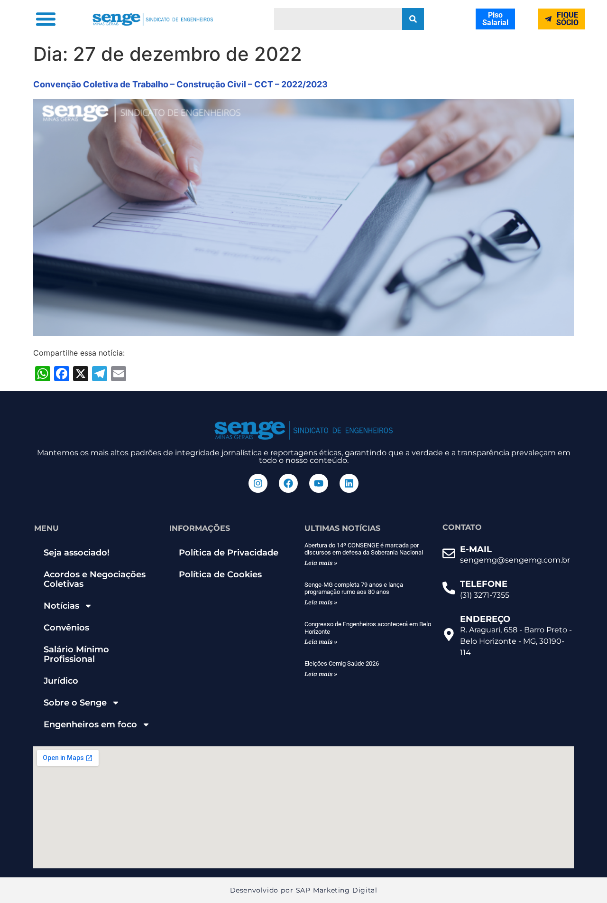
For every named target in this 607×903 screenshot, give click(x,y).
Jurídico (61, 681)
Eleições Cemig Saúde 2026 (341, 663)
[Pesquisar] (413, 19)
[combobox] (338, 19)
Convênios (66, 627)
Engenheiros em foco (90, 724)
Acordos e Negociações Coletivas (95, 579)
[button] (45, 19)
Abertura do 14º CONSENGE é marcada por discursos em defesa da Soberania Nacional (363, 549)
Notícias (61, 606)
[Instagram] (257, 483)
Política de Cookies (220, 574)
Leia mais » (320, 563)
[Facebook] (288, 483)
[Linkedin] (349, 483)
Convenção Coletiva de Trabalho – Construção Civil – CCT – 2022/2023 (180, 84)
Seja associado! (77, 552)
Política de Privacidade (228, 552)
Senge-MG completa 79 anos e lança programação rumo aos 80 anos (353, 588)
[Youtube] (318, 483)
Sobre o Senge (75, 702)
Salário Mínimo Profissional (76, 654)
